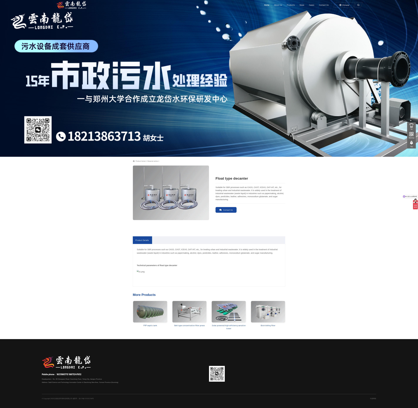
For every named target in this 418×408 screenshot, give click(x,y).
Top (411, 146)
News (302, 5)
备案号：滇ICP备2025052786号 (83, 398)
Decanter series (152, 161)
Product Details (142, 240)
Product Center (141, 161)
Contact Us (324, 5)
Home (266, 5)
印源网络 (373, 398)
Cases (311, 5)
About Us (278, 5)
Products (291, 5)
